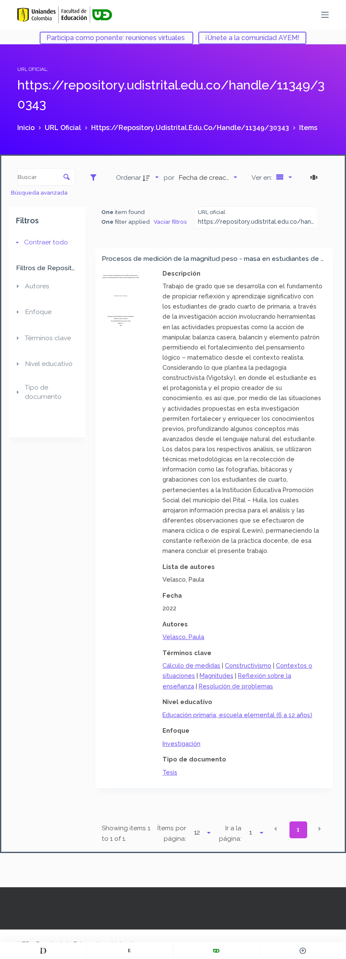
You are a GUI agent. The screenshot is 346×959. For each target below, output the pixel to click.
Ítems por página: (171, 833)
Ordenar (128, 177)
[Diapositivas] (315, 177)
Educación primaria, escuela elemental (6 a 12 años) (237, 714)
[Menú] (325, 15)
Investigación (181, 743)
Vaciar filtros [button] (170, 221)
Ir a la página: (230, 833)
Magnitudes (216, 675)
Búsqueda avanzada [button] (40, 192)
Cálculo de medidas (191, 665)
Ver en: (262, 177)
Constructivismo (248, 665)
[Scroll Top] (303, 950)
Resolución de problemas (236, 686)
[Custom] (43, 950)
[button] (275, 829)
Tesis (169, 772)
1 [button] (298, 829)
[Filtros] (95, 177)
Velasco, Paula (183, 636)
